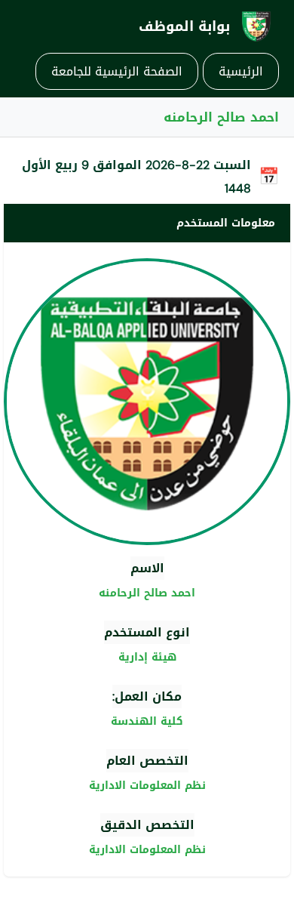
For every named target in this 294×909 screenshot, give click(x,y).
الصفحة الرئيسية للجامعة (116, 71)
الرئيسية (241, 71)
